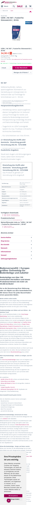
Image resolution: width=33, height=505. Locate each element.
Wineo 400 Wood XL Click (8, 383)
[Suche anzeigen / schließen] (13, 6)
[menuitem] (4, 6)
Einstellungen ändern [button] (13, 499)
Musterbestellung (16, 352)
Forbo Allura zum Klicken (8, 381)
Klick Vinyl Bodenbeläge (9, 359)
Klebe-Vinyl (17, 322)
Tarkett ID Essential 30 (14, 326)
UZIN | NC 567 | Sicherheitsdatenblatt (12, 215)
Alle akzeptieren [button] (13, 495)
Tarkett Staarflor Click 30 (8, 387)
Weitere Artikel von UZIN (9, 227)
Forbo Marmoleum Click (22, 424)
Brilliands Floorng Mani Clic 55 (9, 389)
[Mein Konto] (26, 6)
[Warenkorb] (30, 6)
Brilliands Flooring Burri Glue (8, 328)
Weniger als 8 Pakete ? (21, 72)
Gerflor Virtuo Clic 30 (6, 379)
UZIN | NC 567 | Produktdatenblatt (11, 214)
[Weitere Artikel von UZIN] (28, 22)
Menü (6, 6)
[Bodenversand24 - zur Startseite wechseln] (8, 2)
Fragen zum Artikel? (8, 226)
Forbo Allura (9, 324)
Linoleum (5, 418)
